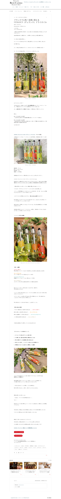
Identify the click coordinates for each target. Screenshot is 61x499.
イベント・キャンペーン (18, 11)
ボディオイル (39, 447)
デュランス (30, 447)
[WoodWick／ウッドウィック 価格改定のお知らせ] (16, 465)
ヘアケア (16, 449)
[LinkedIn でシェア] (18, 452)
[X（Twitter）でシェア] (16, 452)
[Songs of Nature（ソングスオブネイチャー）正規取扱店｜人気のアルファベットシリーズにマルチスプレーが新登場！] (45, 465)
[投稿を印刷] (23, 452)
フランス (34, 447)
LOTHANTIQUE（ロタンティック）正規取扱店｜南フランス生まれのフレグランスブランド (30, 471)
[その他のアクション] (46, 17)
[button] (50, 11)
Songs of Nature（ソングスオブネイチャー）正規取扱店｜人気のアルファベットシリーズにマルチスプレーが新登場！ (45, 471)
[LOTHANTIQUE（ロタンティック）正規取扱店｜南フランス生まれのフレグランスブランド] (30, 465)
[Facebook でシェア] (14, 452)
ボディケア (21, 447)
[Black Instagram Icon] (50, 497)
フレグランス (16, 447)
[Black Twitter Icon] (49, 497)
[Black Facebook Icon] (47, 497)
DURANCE (25, 447)
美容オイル (20, 449)
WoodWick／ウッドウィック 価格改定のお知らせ (16, 471)
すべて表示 (49, 460)
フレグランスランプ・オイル (37, 11)
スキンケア (44, 447)
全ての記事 (11, 11)
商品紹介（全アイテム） (27, 11)
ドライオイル (25, 449)
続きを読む (45, 11)
